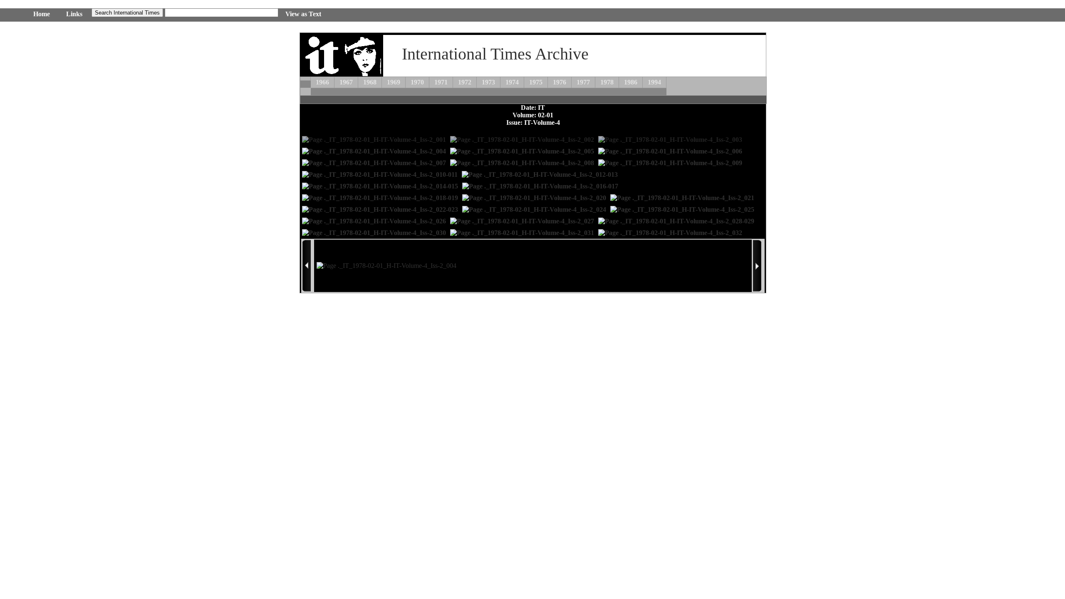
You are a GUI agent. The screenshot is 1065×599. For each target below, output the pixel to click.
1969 (393, 82)
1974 (512, 82)
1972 (464, 82)
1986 (630, 82)
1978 (607, 82)
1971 (441, 82)
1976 (559, 82)
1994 (654, 82)
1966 (322, 82)
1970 (417, 82)
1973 (488, 82)
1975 (535, 82)
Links (74, 13)
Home (41, 13)
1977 (583, 82)
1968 (369, 82)
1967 (346, 82)
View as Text (303, 13)
